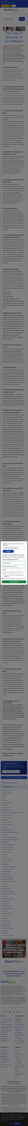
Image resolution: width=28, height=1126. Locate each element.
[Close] (25, 543)
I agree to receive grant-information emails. (14, 578)
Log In (8, 551)
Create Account (14, 582)
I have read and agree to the (13, 575)
